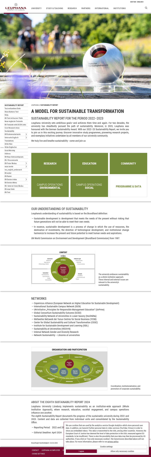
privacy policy (113, 441)
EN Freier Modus (11, 163)
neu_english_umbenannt (13, 170)
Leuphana (35, 105)
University (36, 8)
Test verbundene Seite (13, 108)
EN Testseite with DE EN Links (15, 125)
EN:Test (7, 192)
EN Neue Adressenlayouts (14, 157)
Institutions (119, 8)
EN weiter (8, 173)
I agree (81, 451)
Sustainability (9, 131)
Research (72, 8)
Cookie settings (106, 446)
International (102, 8)
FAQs (6, 115)
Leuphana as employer (51, 450)
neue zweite (9, 167)
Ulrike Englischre (11, 147)
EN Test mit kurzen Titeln (14, 118)
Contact (35, 450)
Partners (85, 8)
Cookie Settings (38, 454)
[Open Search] (146, 8)
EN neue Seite (10, 189)
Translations (9, 141)
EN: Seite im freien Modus (14, 186)
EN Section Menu (11, 183)
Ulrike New (8, 144)
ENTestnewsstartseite (13, 134)
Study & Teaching (54, 8)
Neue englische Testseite (14, 121)
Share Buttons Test (11, 112)
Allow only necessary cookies (122, 451)
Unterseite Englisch (12, 138)
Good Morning (10, 150)
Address (8, 154)
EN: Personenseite (11, 160)
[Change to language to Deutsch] (133, 2)
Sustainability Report (14, 105)
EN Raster (8, 176)
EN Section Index (11, 179)
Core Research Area (12, 128)
